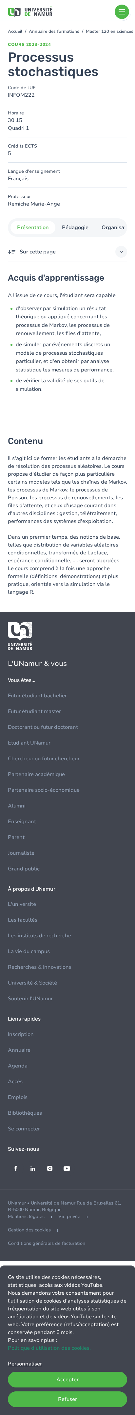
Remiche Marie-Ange (34, 204)
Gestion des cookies (29, 1230)
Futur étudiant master (34, 711)
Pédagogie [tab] (75, 227)
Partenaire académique (36, 774)
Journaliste (21, 853)
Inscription (21, 1034)
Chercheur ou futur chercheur (44, 758)
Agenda (18, 1065)
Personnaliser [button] (25, 1363)
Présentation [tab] (33, 227)
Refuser (67, 1399)
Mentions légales (26, 1216)
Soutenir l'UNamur (30, 998)
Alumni (17, 805)
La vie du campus (29, 951)
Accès (15, 1081)
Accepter (67, 1379)
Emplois (18, 1097)
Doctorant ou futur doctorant (43, 727)
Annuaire (19, 1050)
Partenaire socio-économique (44, 790)
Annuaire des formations (54, 31)
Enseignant (22, 821)
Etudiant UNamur (29, 743)
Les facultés (22, 920)
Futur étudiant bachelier (37, 695)
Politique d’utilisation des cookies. (49, 1348)
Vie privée (69, 1216)
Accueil (15, 31)
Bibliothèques (25, 1113)
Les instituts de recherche (39, 935)
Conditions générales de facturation (46, 1243)
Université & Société (32, 983)
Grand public (24, 868)
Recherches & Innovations (39, 967)
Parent (16, 837)
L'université (22, 904)
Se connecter (24, 1128)
